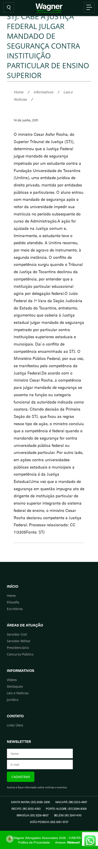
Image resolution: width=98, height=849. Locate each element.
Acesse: (67, 842)
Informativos (43, 91)
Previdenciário (18, 647)
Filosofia (13, 602)
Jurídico (12, 699)
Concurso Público (20, 654)
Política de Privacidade (34, 842)
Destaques (15, 686)
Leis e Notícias (18, 693)
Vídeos (12, 680)
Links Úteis (15, 725)
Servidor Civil (17, 634)
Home (18, 91)
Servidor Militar (19, 641)
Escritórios (15, 609)
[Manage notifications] (9, 839)
